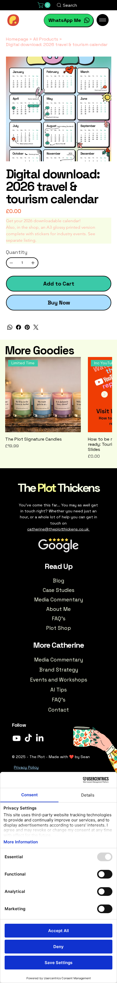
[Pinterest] (27, 327)
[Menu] (103, 20)
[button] (45, 5)
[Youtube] (16, 738)
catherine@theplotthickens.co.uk (58, 529)
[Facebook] (18, 327)
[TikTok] (28, 738)
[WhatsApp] (10, 327)
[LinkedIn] (39, 738)
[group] (58, 408)
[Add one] (32, 262)
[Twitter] (36, 327)
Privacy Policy (26, 767)
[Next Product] (104, 394)
